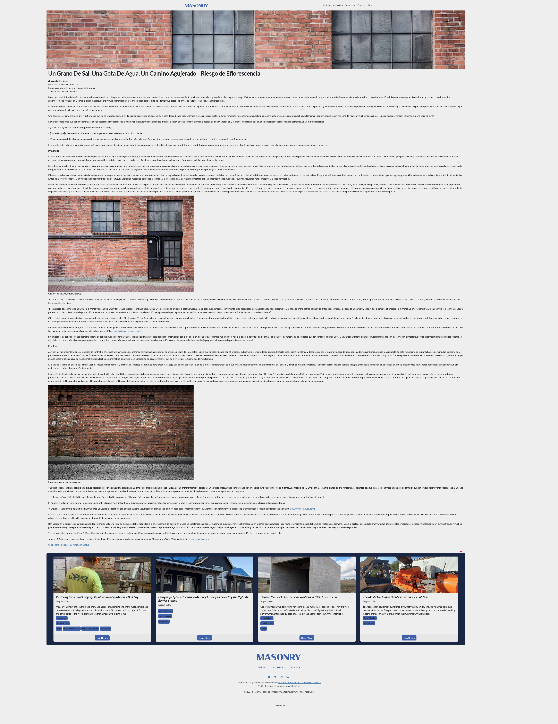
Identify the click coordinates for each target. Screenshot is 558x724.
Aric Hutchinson (165, 611)
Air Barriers (163, 621)
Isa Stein (63, 80)
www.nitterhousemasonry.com (125, 330)
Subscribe (350, 5)
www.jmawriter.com (199, 538)
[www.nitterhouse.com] (303, 508)
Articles (327, 5)
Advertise (338, 5)
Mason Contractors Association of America (299, 682)
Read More (102, 637)
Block (264, 628)
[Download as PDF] (461, 551)
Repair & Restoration (90, 628)
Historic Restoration (71, 628)
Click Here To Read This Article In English (69, 544)
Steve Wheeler (369, 618)
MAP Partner (369, 623)
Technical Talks (63, 623)
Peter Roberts (267, 618)
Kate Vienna (61, 618)
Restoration (105, 628)
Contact (361, 5)
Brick (59, 628)
